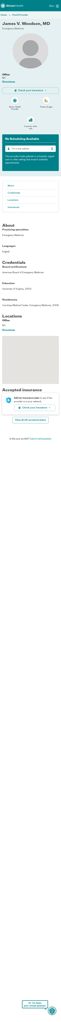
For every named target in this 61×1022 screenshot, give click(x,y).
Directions (8, 82)
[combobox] (30, 148)
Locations (13, 200)
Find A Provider (20, 15)
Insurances (13, 207)
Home (4, 15)
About (11, 186)
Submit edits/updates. (40, 439)
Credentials (14, 193)
